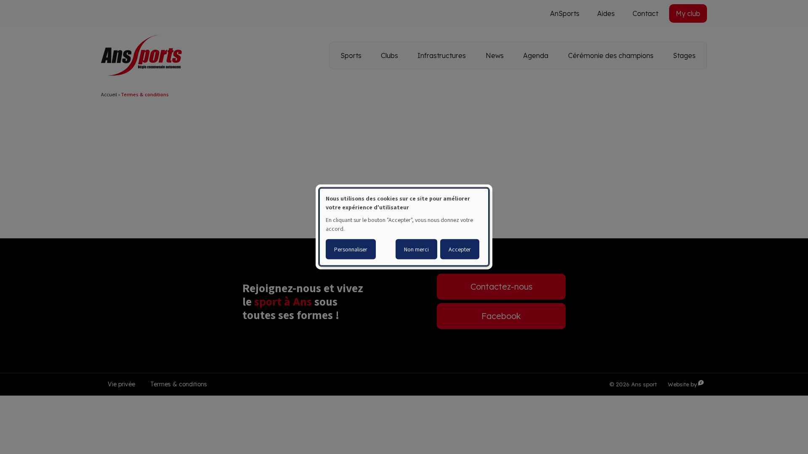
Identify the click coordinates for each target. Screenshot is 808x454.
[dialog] (404, 227)
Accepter (460, 249)
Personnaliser (350, 249)
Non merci (416, 249)
